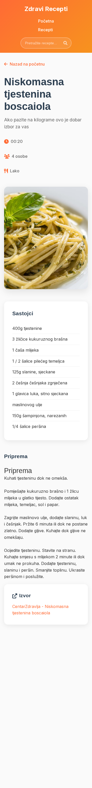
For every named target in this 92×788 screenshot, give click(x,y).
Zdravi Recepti (46, 9)
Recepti (45, 29)
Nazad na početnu (27, 64)
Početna (46, 21)
